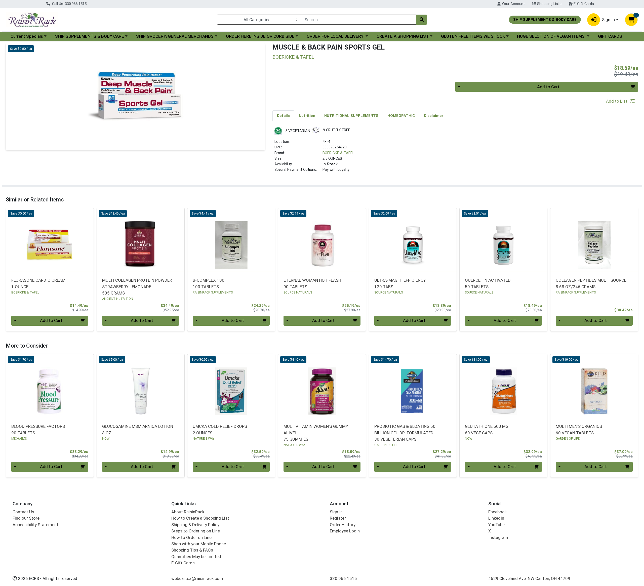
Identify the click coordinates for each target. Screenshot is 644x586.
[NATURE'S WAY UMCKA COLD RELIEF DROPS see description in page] (231, 386)
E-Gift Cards (583, 4)
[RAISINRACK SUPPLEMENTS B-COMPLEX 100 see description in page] (231, 240)
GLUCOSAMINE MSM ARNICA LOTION (137, 429)
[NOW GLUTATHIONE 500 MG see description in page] (503, 386)
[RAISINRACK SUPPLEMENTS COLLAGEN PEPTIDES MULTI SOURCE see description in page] (594, 240)
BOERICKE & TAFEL (338, 153)
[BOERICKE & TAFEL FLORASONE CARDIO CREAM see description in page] (50, 240)
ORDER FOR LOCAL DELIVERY (336, 36)
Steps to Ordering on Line (195, 530)
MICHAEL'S (19, 438)
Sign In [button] (608, 19)
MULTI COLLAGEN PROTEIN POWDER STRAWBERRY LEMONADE (137, 287)
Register (338, 518)
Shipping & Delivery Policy (195, 524)
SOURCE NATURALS (298, 292)
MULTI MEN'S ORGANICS (579, 429)
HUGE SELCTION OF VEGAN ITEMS (551, 36)
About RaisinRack (187, 511)
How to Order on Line (191, 537)
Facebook (497, 511)
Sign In (336, 511)
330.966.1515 (343, 578)
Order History (342, 524)
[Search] (421, 20)
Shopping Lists (548, 4)
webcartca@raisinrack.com (197, 578)
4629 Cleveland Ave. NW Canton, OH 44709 (529, 578)
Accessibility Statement (35, 524)
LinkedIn (496, 518)
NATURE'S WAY (203, 438)
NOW (105, 438)
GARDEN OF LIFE (386, 445)
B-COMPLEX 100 (208, 283)
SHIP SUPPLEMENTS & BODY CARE (89, 36)
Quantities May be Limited (196, 556)
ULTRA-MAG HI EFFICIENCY (400, 283)
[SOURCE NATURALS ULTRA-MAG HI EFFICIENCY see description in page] (413, 240)
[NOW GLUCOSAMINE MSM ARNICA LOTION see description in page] (140, 386)
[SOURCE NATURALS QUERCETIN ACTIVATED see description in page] (503, 240)
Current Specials (27, 36)
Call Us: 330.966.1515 (69, 4)
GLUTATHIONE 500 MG (486, 429)
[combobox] (358, 20)
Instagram (498, 537)
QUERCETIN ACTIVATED (488, 283)
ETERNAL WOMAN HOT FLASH (312, 283)
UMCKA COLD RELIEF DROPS (220, 429)
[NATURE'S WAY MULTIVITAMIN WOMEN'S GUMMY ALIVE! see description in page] (322, 386)
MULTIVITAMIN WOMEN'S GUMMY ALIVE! (316, 433)
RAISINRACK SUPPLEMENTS (213, 292)
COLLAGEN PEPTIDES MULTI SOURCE (591, 283)
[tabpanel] (455, 152)
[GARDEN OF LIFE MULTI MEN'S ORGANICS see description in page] (594, 386)
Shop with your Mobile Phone (198, 543)
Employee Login (345, 530)
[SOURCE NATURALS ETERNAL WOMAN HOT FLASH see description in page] (322, 240)
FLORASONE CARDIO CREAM (38, 283)
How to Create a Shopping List (200, 518)
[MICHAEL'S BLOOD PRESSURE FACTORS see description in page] (50, 386)
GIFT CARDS (610, 36)
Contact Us (23, 511)
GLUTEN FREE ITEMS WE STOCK (473, 36)
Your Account (513, 4)
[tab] (283, 115)
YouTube (496, 524)
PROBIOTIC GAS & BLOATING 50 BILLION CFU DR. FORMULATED (404, 433)
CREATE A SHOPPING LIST (403, 36)
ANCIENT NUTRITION (117, 299)
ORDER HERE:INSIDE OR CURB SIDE (260, 36)
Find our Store (26, 518)
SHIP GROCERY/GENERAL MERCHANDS (175, 36)
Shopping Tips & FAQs (192, 550)
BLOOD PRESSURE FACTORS (38, 429)
